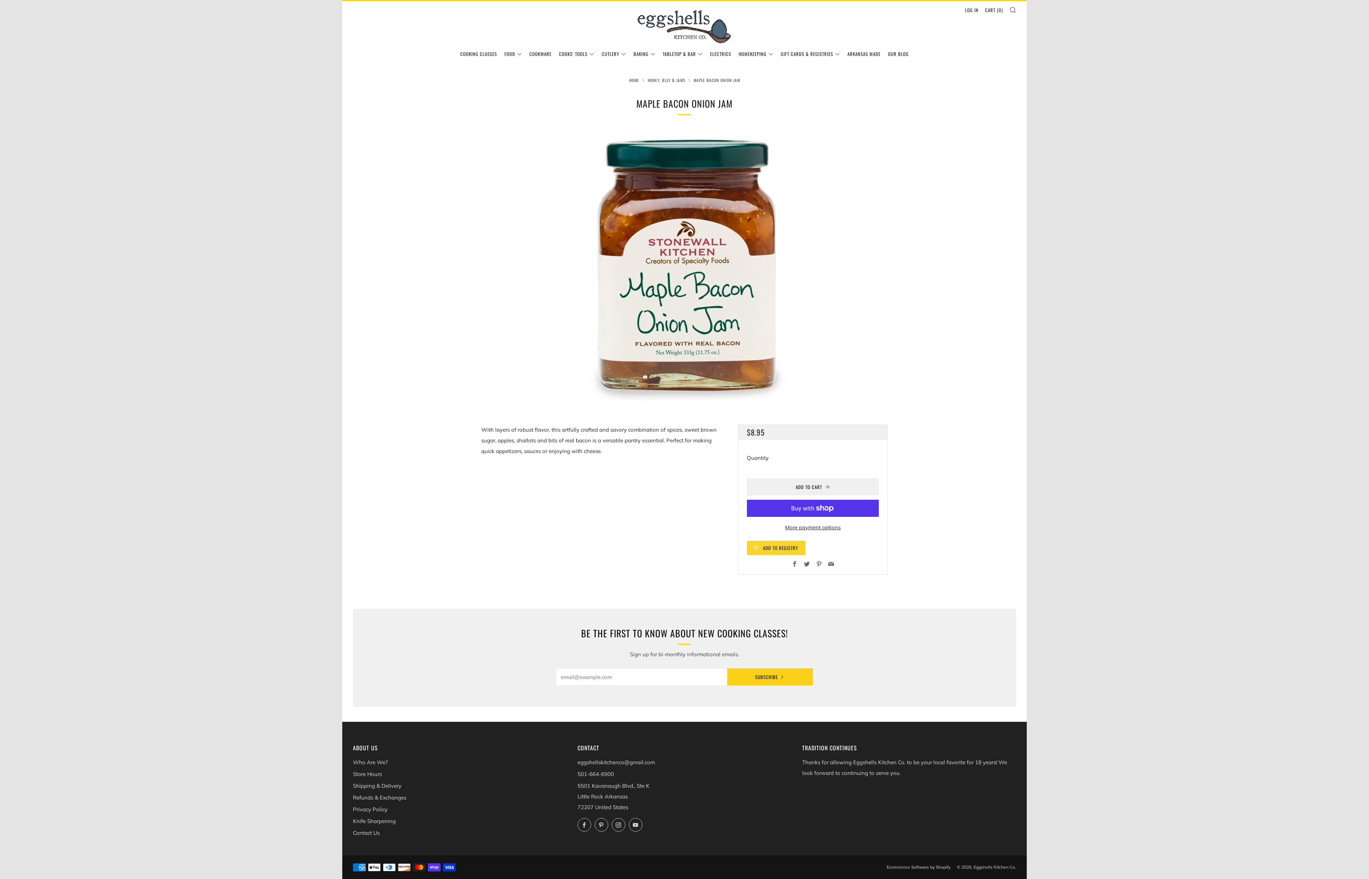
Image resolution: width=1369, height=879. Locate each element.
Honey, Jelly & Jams (666, 80)
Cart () (994, 10)
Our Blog (898, 53)
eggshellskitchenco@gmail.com (616, 762)
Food (509, 53)
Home (634, 80)
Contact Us (366, 832)
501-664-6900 (596, 774)
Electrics (720, 53)
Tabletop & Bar (679, 53)
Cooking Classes (478, 53)
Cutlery (610, 53)
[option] (684, 265)
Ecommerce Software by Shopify (918, 867)
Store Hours (367, 774)
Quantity (758, 457)
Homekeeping (752, 53)
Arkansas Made (864, 53)
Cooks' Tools (573, 53)
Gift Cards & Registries (807, 53)
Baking (641, 53)
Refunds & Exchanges (379, 797)
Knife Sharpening (374, 821)
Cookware (540, 53)
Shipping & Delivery (377, 785)
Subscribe (766, 676)
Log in (972, 10)
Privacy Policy (370, 809)
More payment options (813, 527)
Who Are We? (370, 762)
